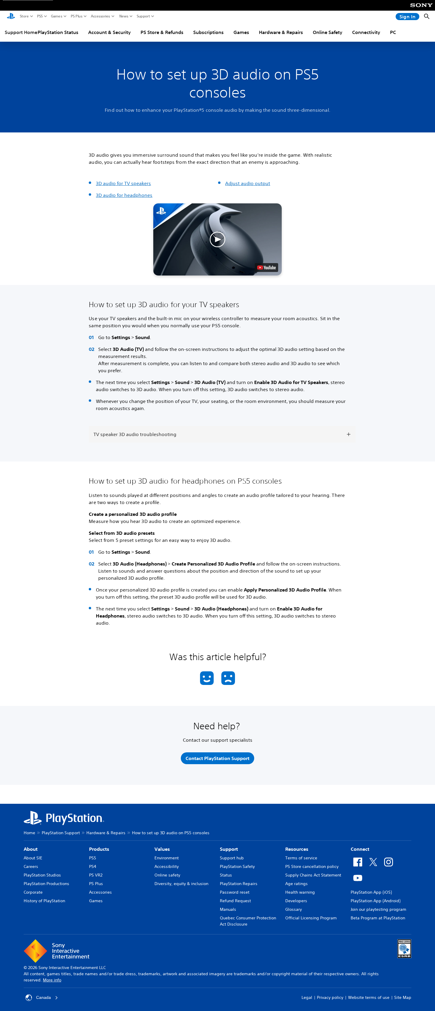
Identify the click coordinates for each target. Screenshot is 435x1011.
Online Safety (327, 32)
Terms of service (301, 858)
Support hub (232, 858)
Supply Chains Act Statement (313, 875)
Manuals (228, 909)
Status (226, 875)
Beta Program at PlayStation (378, 918)
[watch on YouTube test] (266, 267)
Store (24, 16)
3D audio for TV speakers (123, 183)
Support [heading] (229, 849)
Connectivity (366, 32)
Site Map (402, 997)
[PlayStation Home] (11, 16)
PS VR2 (95, 875)
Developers (296, 900)
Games (56, 16)
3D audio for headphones (124, 195)
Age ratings (296, 883)
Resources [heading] (296, 849)
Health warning (300, 892)
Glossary (293, 909)
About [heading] (31, 849)
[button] (217, 239)
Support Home (21, 32)
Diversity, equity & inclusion (181, 883)
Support (143, 16)
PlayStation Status (58, 32)
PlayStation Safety (237, 866)
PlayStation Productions (46, 883)
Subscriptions (208, 32)
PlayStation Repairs (238, 883)
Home (29, 832)
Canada (43, 997)
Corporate (33, 892)
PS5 (40, 16)
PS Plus (77, 16)
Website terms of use (368, 997)
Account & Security (109, 32)
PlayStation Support (61, 832)
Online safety (167, 875)
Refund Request (235, 900)
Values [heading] (162, 849)
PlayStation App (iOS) (371, 892)
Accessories (100, 16)
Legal (307, 997)
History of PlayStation (44, 900)
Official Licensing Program (311, 918)
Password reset (234, 892)
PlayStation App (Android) (375, 900)
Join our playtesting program (378, 909)
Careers (31, 866)
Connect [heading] (360, 849)
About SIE (33, 858)
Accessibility (166, 866)
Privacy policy (330, 997)
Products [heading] (99, 849)
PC (393, 32)
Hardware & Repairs (281, 32)
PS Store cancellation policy (312, 866)
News (123, 16)
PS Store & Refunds (162, 32)
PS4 (92, 866)
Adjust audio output (247, 183)
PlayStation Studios (42, 875)
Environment (166, 858)
